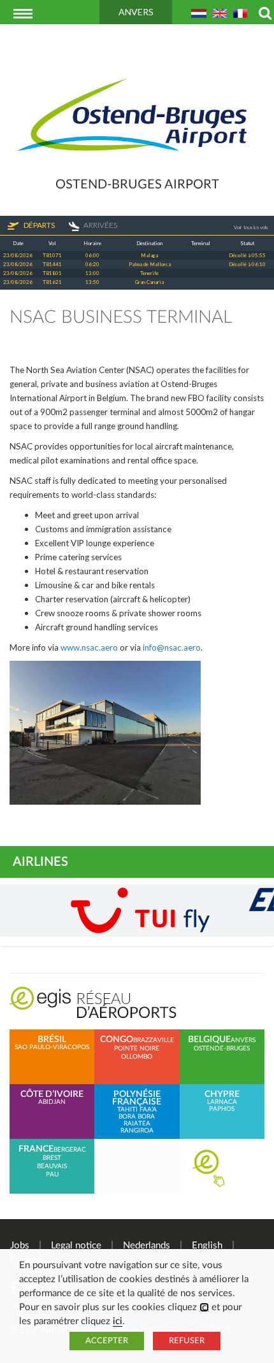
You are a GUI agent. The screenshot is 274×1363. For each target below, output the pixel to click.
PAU (52, 1174)
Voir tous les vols (251, 227)
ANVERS (136, 11)
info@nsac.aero (172, 647)
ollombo (136, 1057)
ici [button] (117, 1321)
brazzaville (153, 1040)
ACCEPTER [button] (106, 1341)
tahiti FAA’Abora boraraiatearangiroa (136, 1112)
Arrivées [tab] (100, 225)
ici (204, 1307)
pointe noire (136, 1048)
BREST (52, 1158)
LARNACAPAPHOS (222, 1101)
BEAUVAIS (52, 1166)
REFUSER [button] (187, 1341)
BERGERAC (70, 1150)
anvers (243, 1040)
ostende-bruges (222, 1048)
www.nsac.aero (89, 647)
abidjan (51, 1098)
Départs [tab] (38, 225)
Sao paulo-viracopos (52, 1043)
